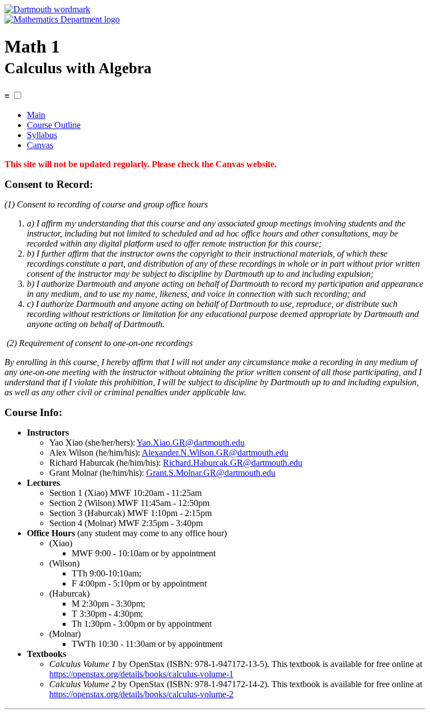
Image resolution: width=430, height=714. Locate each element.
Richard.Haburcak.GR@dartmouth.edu (232, 462)
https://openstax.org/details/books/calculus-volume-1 (141, 674)
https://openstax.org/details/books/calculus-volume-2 (141, 694)
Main (36, 115)
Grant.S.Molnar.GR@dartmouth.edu (210, 472)
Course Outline (54, 125)
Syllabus (42, 135)
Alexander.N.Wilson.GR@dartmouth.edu (215, 452)
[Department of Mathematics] (62, 19)
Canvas (40, 145)
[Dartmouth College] (47, 9)
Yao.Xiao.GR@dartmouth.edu (191, 442)
